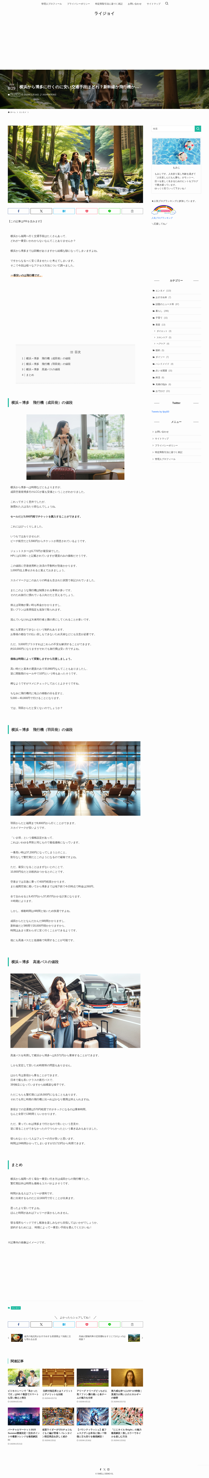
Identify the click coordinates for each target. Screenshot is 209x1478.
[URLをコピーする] (132, 211)
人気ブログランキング (162, 218)
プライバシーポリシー (166, 445)
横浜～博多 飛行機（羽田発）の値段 (48, 364)
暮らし (162, 311)
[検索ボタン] (166, 4)
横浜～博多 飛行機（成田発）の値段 (48, 358)
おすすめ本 (163, 297)
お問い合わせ (162, 431)
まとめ (30, 375)
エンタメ (15, 95)
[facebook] (100, 1469)
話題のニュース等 (167, 304)
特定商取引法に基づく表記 (168, 452)
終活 (160, 377)
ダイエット (164, 331)
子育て (162, 317)
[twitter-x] (104, 1469)
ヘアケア (163, 343)
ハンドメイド (164, 364)
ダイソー (162, 357)
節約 (160, 350)
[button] (18, 211)
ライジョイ (104, 13)
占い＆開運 (164, 370)
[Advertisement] (104, 45)
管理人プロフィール (165, 459)
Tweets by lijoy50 (160, 411)
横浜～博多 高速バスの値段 (43, 369)
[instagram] (108, 1469)
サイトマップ (162, 438)
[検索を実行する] (198, 129)
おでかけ (163, 391)
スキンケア (164, 337)
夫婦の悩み (163, 384)
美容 (160, 324)
